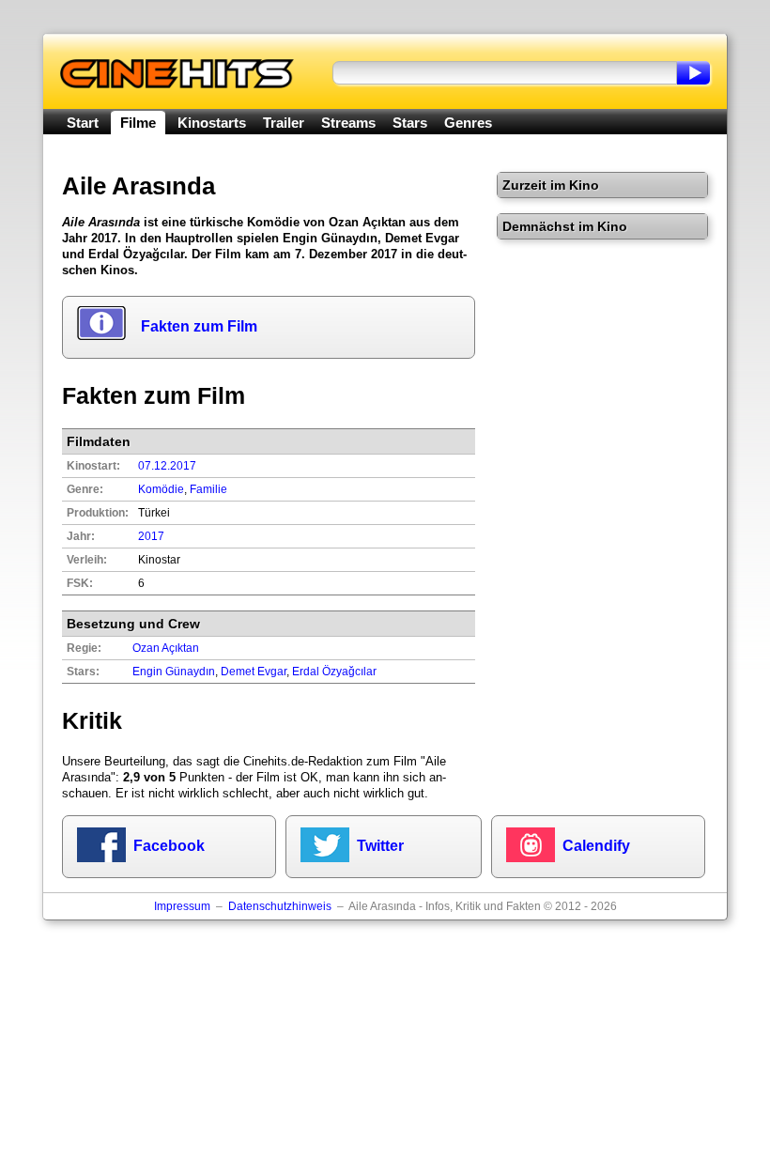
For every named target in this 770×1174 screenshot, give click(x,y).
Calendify (596, 846)
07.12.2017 (167, 465)
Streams (348, 123)
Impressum (182, 906)
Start (83, 123)
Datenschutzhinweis (279, 906)
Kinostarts (211, 123)
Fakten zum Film (199, 326)
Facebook (169, 846)
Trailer (283, 123)
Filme (138, 123)
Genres (468, 123)
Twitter (380, 846)
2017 (151, 536)
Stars (410, 123)
